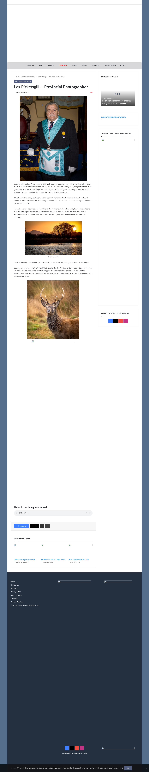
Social (122, 65)
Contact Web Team (17, 602)
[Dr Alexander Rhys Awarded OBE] (26, 551)
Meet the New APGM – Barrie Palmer (53, 560)
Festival (74, 65)
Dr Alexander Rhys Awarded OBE (24, 560)
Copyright (14, 598)
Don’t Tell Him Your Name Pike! (79, 560)
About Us (51, 65)
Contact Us (15, 585)
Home (17, 77)
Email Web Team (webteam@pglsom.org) (25, 605)
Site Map (14, 588)
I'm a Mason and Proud (28, 77)
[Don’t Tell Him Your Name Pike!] (81, 551)
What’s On (30, 65)
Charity (84, 65)
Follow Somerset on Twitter (113, 117)
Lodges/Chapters (110, 65)
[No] (146, 768)
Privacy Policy (16, 592)
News (41, 65)
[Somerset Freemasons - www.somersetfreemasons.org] (74, 12)
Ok (128, 768)
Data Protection (16, 595)
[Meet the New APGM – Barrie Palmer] (53, 551)
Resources (95, 65)
